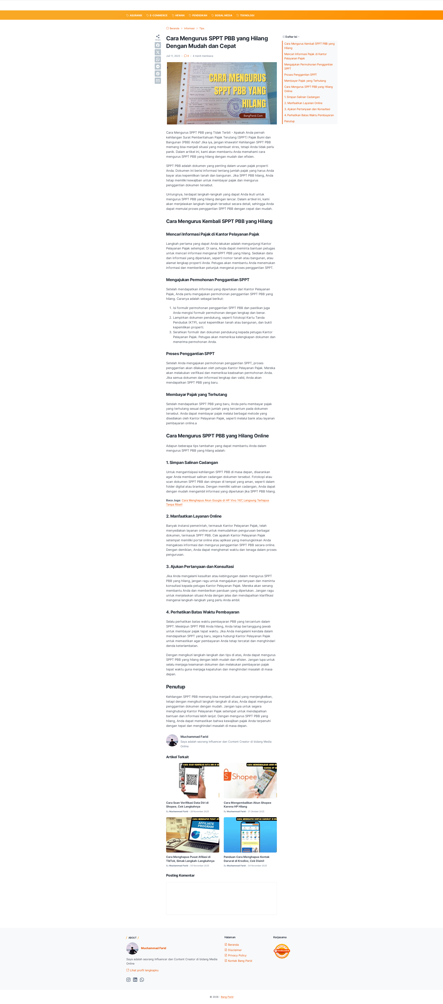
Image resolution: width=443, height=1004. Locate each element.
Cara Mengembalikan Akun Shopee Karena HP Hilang (247, 804)
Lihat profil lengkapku (144, 970)
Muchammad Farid (153, 948)
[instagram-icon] (128, 980)
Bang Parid (227, 996)
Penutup (289, 121)
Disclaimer (234, 950)
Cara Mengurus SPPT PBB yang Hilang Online (308, 89)
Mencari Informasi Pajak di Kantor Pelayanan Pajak (305, 56)
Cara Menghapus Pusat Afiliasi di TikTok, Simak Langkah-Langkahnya (190, 858)
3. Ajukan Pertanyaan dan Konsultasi (307, 109)
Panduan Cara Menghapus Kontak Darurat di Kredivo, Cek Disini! (246, 858)
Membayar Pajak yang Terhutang (305, 80)
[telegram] (158, 66)
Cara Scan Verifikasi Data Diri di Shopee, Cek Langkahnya (187, 804)
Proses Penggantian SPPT (300, 74)
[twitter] (158, 52)
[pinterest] (158, 73)
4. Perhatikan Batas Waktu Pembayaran (309, 115)
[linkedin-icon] (135, 980)
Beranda (233, 944)
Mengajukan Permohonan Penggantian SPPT (308, 66)
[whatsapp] (158, 59)
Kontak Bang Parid (239, 960)
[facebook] (158, 45)
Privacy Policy (237, 955)
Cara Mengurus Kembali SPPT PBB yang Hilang (309, 46)
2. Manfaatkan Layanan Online (303, 103)
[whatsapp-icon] (142, 980)
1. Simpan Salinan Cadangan (302, 97)
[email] (158, 81)
